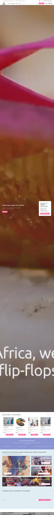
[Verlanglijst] (49, 3)
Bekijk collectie (49, 414)
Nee (33, 513)
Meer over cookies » (38, 513)
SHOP (8, 3)
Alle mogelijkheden (45, 213)
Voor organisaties (12, 3)
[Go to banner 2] (41, 460)
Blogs (20, 3)
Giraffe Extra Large (31, 427)
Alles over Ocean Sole (8, 473)
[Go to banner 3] (41, 471)
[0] (50, 3)
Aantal (37, 500)
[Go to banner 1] (16, 466)
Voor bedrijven (41, 3)
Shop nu (50, 490)
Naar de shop (5, 211)
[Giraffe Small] (45, 421)
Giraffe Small (43, 427)
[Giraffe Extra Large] (33, 421)
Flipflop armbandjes (19, 427)
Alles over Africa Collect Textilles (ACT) (44, 473)
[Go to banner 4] (27, 481)
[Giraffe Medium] (8, 421)
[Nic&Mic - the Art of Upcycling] (4, 3)
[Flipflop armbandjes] (21, 421)
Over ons (17, 3)
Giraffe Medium (5, 427)
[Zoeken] (36, 3)
